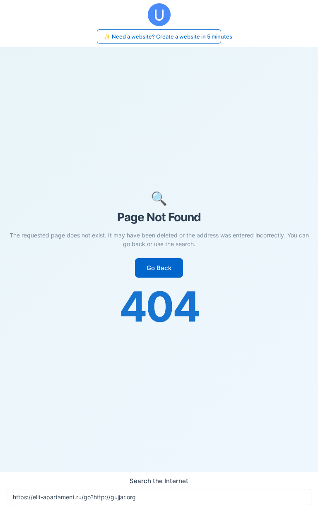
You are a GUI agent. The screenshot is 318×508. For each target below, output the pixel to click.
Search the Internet (159, 481)
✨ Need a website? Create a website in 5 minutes (162, 36)
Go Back (159, 268)
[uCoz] (159, 14)
